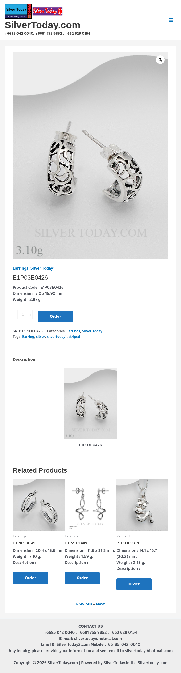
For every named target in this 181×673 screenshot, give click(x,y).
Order (55, 316)
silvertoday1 (57, 336)
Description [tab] (24, 359)
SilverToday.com (42, 25)
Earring (28, 336)
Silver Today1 (42, 268)
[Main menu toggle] (171, 20)
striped (74, 336)
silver (40, 336)
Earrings (20, 268)
